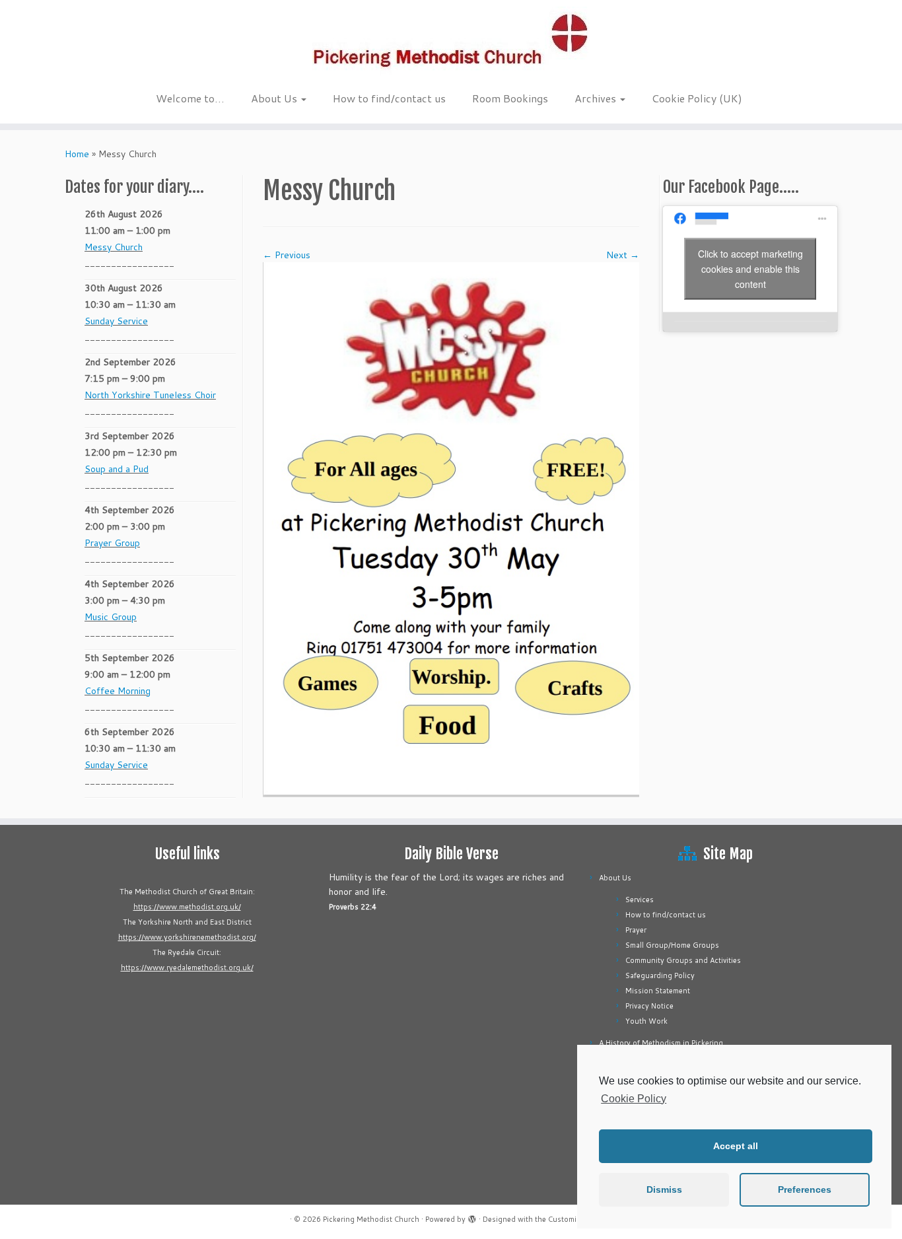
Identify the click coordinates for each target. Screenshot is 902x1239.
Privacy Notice (649, 1006)
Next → (622, 255)
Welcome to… (190, 98)
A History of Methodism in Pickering (661, 1043)
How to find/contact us (389, 98)
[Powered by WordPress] (472, 1216)
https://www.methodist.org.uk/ (187, 907)
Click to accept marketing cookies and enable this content (750, 268)
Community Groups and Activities (683, 960)
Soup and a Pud (117, 469)
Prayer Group (112, 542)
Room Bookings (510, 98)
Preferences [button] (804, 1189)
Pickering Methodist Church (371, 1219)
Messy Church (114, 247)
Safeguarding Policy (660, 975)
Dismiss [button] (664, 1189)
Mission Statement (657, 990)
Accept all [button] (735, 1146)
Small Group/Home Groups (672, 945)
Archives (596, 98)
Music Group (111, 616)
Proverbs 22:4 (352, 907)
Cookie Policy (633, 1098)
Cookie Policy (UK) (697, 98)
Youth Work (646, 1021)
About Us (275, 98)
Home (77, 153)
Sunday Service (116, 321)
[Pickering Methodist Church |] (451, 42)
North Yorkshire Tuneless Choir (150, 395)
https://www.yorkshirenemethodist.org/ (187, 937)
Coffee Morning (118, 690)
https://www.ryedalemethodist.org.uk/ (187, 967)
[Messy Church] (451, 528)
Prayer (635, 930)
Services (639, 899)
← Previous (286, 255)
